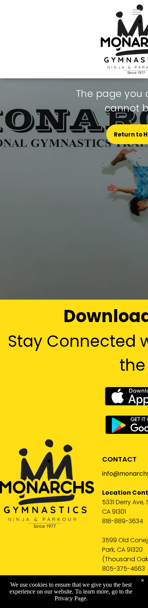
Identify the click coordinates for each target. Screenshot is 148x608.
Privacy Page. (71, 598)
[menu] (136, 12)
